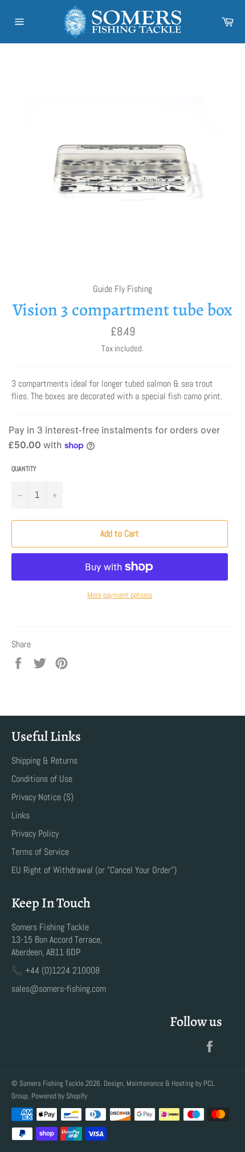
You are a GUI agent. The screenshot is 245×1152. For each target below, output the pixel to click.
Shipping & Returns (44, 760)
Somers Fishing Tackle (51, 1083)
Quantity (23, 468)
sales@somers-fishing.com (58, 989)
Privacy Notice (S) (42, 797)
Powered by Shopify (59, 1096)
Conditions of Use (41, 779)
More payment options (119, 595)
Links (20, 815)
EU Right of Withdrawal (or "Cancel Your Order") (94, 870)
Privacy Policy (35, 833)
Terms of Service (40, 852)
